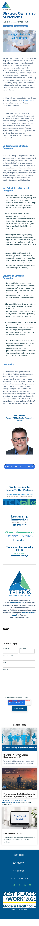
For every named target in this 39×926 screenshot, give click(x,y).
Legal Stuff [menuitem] (15, 909)
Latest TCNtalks (18, 879)
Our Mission (19, 855)
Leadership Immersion (19, 517)
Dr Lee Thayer (8, 26)
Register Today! (19, 555)
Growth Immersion (19, 532)
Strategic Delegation (21, 26)
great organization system (10, 802)
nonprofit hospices (17, 603)
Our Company (18, 863)
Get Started (18, 871)
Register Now (19, 524)
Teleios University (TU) (19, 548)
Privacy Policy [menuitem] (23, 909)
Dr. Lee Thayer (28, 100)
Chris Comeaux (10, 22)
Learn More (19, 540)
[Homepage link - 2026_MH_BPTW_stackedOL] (19, 907)
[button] (36, 4)
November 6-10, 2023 (19, 522)
